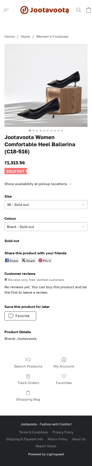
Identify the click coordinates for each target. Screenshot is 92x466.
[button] (46, 10)
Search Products (28, 366)
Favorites (64, 382)
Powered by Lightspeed (46, 454)
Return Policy (57, 439)
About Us (79, 439)
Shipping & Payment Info (24, 439)
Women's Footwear (52, 36)
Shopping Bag (28, 399)
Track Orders (28, 382)
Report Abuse (46, 446)
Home (9, 36)
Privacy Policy (62, 432)
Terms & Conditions (33, 432)
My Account (64, 366)
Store (25, 36)
